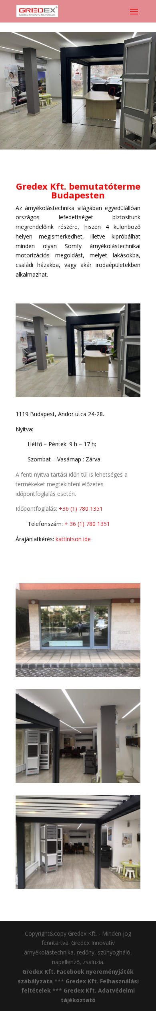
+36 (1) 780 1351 (81, 508)
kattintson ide (73, 539)
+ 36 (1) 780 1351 (86, 524)
